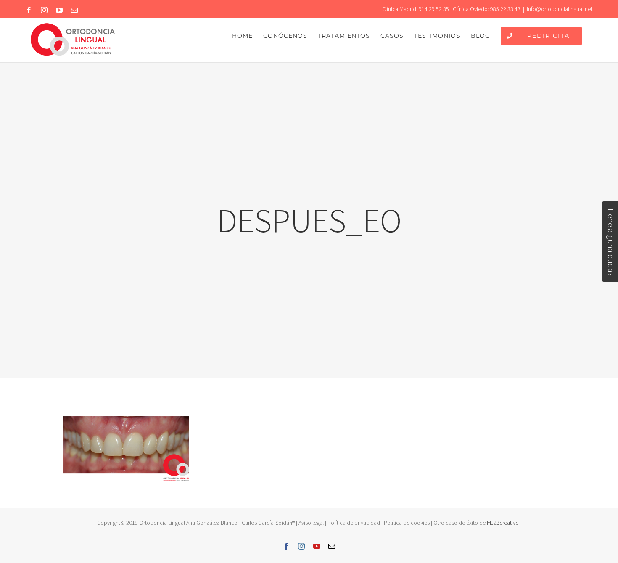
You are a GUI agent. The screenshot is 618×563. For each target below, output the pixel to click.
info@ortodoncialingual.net (559, 9)
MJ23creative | (503, 522)
